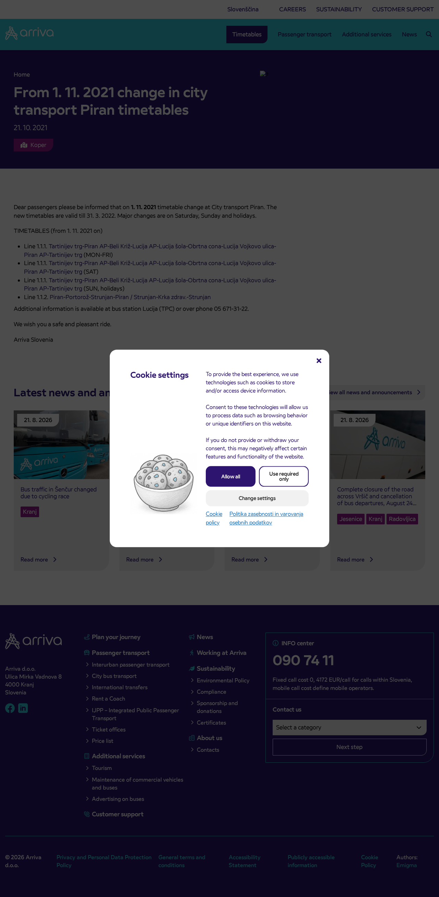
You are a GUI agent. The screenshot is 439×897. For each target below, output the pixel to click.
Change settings (257, 498)
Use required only (284, 476)
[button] (319, 359)
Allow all (230, 476)
